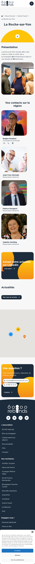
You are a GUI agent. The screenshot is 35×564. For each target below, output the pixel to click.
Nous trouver (10, 16)
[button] (32, 532)
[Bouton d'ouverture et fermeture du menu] (32, 4)
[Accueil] (2, 16)
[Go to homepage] (8, 3)
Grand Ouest (22, 16)
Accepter (17, 550)
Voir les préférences (17, 560)
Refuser (17, 555)
